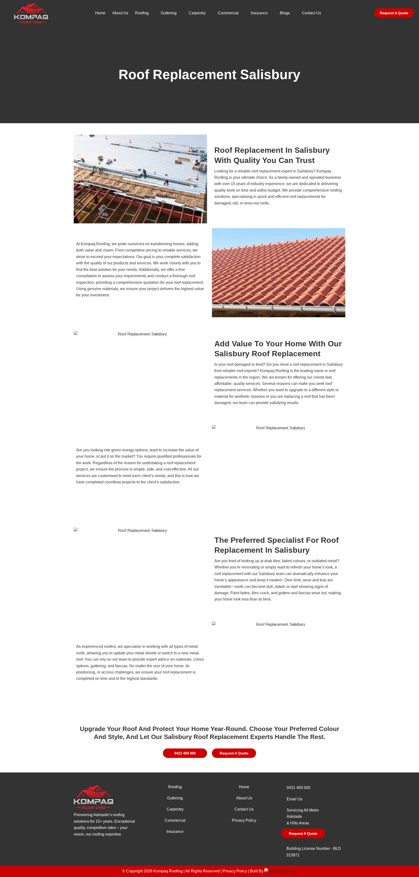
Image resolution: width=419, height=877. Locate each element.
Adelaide (294, 816)
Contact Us (311, 13)
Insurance (259, 13)
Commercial (228, 13)
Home (100, 13)
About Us (120, 13)
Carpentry (197, 13)
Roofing (142, 13)
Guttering (169, 13)
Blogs (285, 13)
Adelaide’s (102, 815)
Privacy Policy (244, 820)
